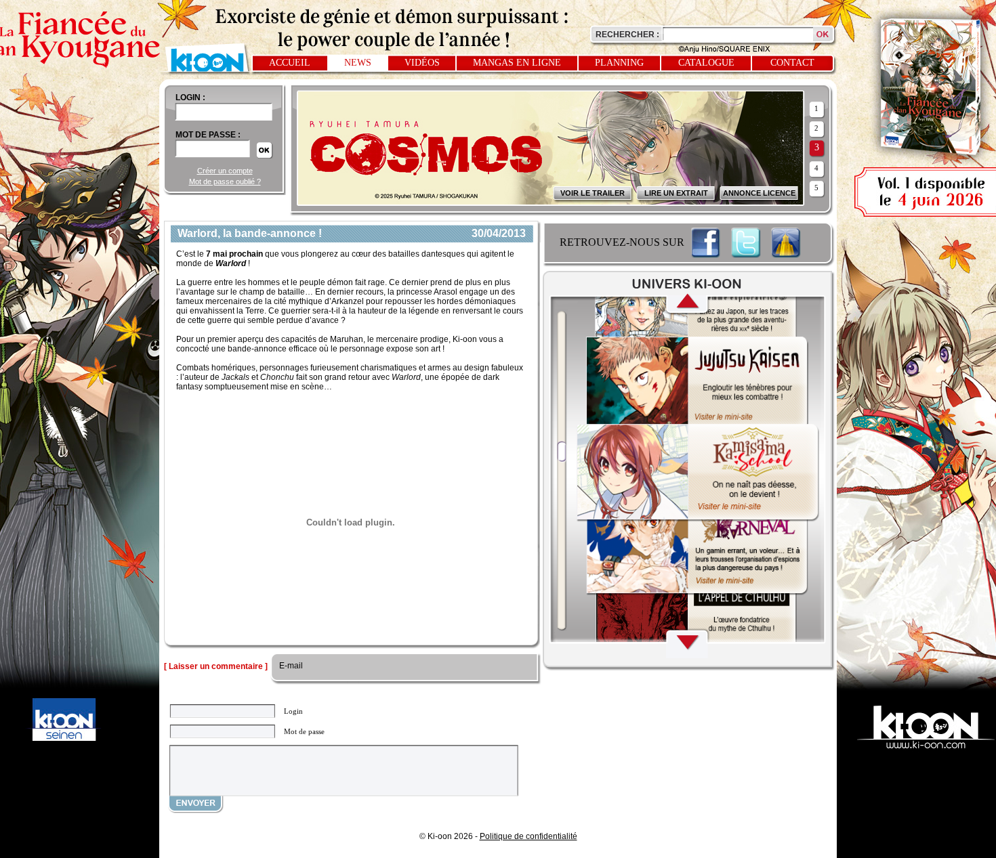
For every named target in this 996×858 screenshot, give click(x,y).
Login (293, 711)
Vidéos (422, 63)
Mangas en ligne (517, 63)
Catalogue (706, 63)
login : (190, 97)
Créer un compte (225, 171)
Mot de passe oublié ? (225, 181)
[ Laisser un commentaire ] (216, 666)
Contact (792, 63)
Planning (619, 63)
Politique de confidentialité (528, 836)
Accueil (289, 63)
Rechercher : (627, 34)
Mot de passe (304, 731)
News (357, 63)
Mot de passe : (208, 135)
